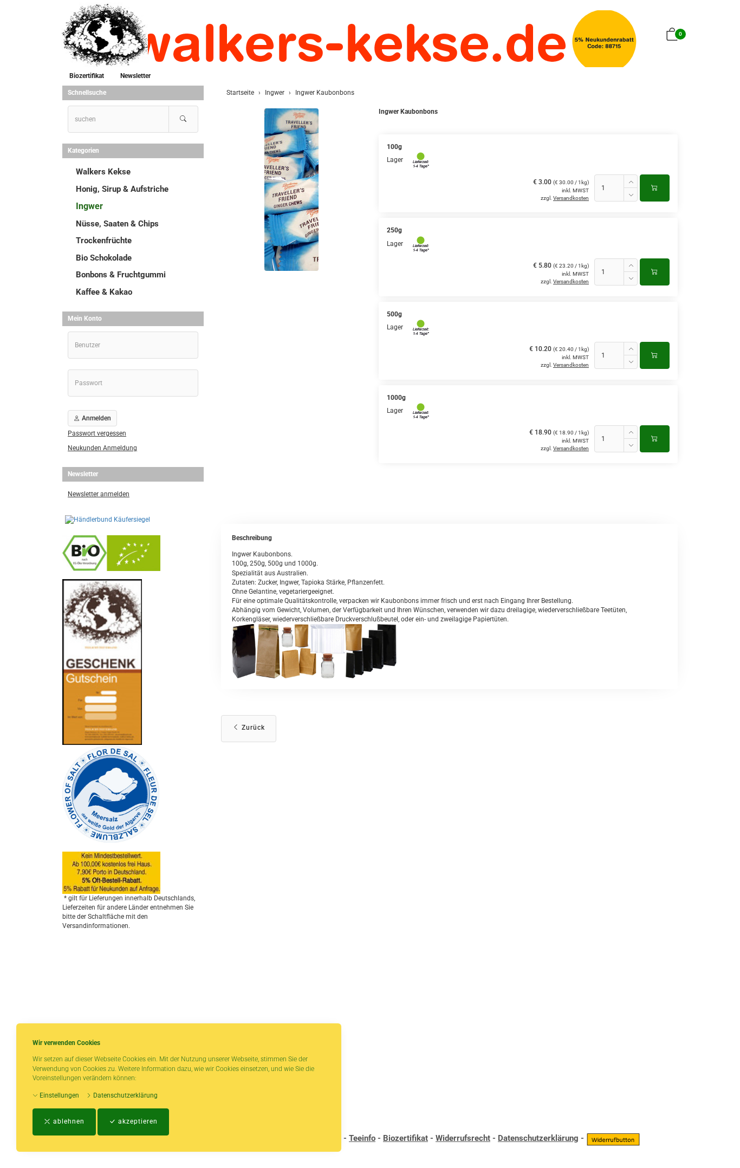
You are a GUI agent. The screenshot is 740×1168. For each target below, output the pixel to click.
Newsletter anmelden (98, 494)
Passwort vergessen (97, 433)
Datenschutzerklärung (125, 1095)
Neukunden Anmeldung (102, 448)
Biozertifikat (86, 76)
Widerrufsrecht (463, 1138)
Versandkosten (571, 198)
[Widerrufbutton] (613, 1138)
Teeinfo (362, 1138)
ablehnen (68, 1121)
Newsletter (135, 76)
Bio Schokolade (104, 258)
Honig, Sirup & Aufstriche (122, 189)
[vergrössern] (291, 190)
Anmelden (95, 418)
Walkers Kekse (103, 172)
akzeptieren (137, 1121)
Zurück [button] (252, 727)
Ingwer (89, 206)
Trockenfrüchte (104, 240)
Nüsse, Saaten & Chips (117, 224)
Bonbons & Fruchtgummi (121, 275)
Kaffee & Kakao (104, 292)
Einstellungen (58, 1095)
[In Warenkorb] (655, 188)
